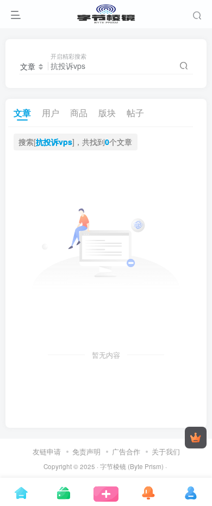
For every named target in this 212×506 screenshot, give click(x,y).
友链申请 (47, 451)
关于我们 (166, 451)
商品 (79, 112)
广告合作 (126, 451)
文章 (22, 112)
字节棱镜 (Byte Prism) (132, 466)
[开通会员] (196, 437)
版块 (107, 112)
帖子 (135, 112)
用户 (50, 112)
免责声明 (86, 451)
